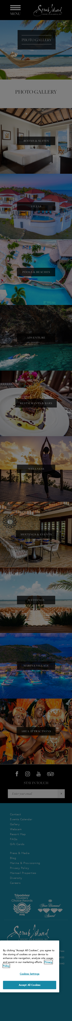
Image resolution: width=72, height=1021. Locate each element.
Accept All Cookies (29, 985)
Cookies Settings (29, 973)
